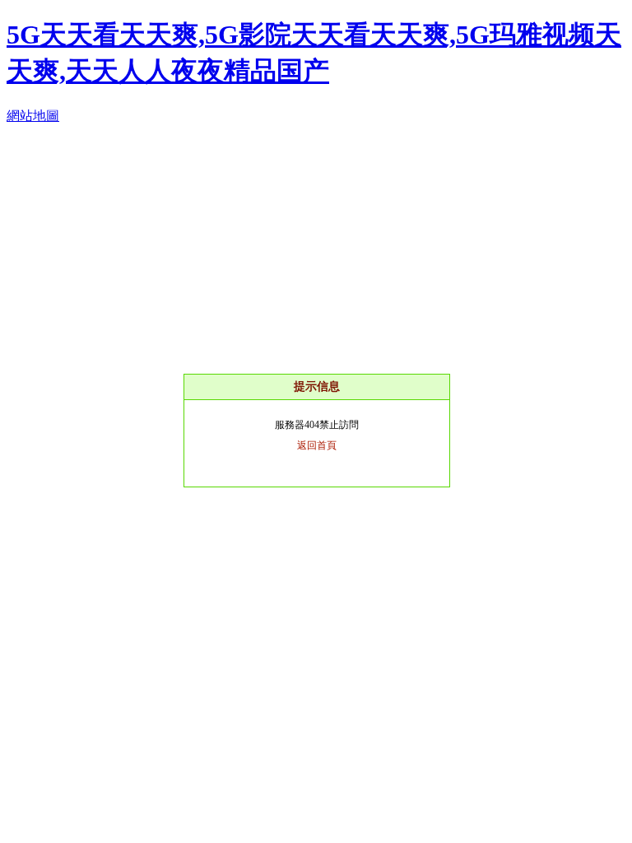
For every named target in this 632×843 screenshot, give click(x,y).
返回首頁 (317, 445)
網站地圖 (33, 116)
